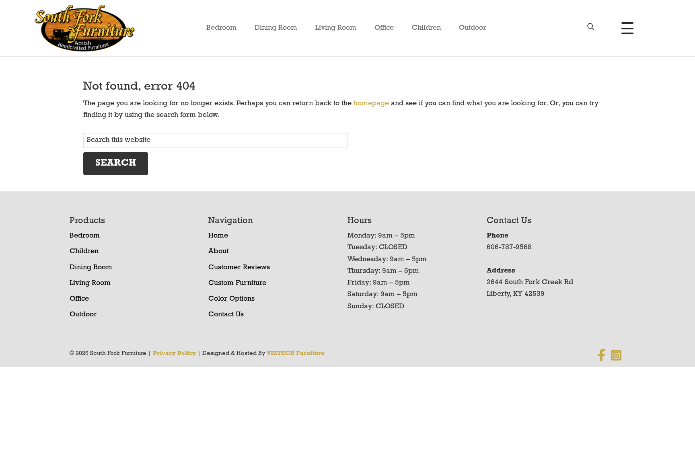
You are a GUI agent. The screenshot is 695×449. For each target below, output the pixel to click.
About (218, 251)
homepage (371, 103)
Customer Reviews (239, 267)
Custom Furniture (237, 283)
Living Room (335, 28)
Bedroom (221, 28)
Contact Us (226, 314)
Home (218, 236)
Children (426, 28)
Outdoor (472, 28)
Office (384, 28)
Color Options (231, 299)
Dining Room (276, 28)
